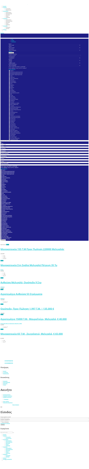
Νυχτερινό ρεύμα (14, 108)
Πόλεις (10, 46)
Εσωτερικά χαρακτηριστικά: (16, 72)
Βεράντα (12, 87)
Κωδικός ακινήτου (13, 54)
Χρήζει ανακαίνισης (14, 127)
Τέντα (11, 89)
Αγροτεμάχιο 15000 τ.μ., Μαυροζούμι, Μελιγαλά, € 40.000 (34, 319)
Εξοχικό (12, 114)
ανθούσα (2, 287)
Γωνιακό (12, 105)
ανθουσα (2, 298)
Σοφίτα (11, 70)
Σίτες (11, 83)
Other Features (12, 69)
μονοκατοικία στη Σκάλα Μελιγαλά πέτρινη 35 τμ (29, 265)
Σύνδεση (2, 424)
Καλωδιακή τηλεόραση (15, 133)
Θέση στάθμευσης (14, 104)
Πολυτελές (12, 135)
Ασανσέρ (12, 79)
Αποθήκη (12, 90)
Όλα (12, 39)
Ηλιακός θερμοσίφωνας (15, 109)
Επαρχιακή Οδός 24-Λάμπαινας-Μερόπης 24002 (11, 323)
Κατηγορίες (11, 49)
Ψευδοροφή (13, 134)
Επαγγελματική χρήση (15, 117)
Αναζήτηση (11, 52)
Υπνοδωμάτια (12, 56)
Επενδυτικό (12, 118)
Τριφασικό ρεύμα (14, 139)
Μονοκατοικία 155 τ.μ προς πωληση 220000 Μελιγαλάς (32, 249)
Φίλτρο (10, 51)
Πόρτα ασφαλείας (14, 78)
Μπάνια (10, 59)
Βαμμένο (12, 85)
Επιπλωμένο (13, 81)
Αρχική (4, 371)
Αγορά (12, 40)
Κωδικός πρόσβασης (5, 419)
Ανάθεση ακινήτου (7, 397)
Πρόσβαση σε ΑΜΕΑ (14, 103)
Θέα (11, 94)
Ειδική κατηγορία (12, 64)
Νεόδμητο (12, 100)
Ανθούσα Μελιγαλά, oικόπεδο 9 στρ (21, 282)
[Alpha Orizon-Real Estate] (27, 4)
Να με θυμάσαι (5, 422)
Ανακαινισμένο (13, 126)
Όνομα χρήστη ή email (6, 417)
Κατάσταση (3, 148)
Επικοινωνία (6, 373)
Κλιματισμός (13, 98)
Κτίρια (4, 384)
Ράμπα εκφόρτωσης (14, 131)
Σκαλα (2, 269)
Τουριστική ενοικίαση (15, 116)
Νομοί (10, 43)
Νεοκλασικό (13, 125)
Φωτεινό (12, 101)
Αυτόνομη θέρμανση (14, 138)
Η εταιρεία (5, 372)
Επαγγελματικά (6, 382)
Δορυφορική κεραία (14, 92)
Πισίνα (11, 111)
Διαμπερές (12, 129)
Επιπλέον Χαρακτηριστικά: (16, 74)
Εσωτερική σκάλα (14, 99)
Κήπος (11, 86)
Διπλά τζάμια (13, 82)
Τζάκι (11, 76)
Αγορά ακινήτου (6, 394)
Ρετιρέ (11, 95)
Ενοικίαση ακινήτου (7, 396)
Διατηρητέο (12, 124)
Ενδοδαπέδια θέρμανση (15, 107)
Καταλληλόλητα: (14, 112)
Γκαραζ (10, 61)
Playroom (12, 77)
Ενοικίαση (13, 41)
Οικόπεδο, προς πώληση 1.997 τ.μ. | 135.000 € (27, 308)
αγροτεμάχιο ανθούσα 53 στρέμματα (21, 294)
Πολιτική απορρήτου (8, 402)
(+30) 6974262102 (8, 360)
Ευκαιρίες (5, 381)
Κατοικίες (5, 383)
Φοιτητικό (12, 113)
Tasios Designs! (15, 404)
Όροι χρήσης (6, 401)
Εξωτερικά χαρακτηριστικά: (16, 73)
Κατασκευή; (12, 120)
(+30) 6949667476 (8, 363)
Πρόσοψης (12, 96)
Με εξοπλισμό (13, 137)
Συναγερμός (13, 91)
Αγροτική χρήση (14, 130)
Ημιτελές (12, 122)
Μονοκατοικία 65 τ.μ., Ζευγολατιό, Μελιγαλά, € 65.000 (32, 333)
